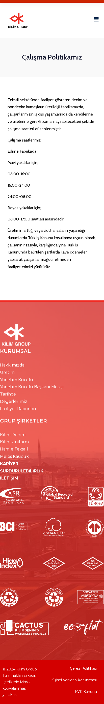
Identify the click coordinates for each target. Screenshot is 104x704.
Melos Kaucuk (14, 456)
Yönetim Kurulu (16, 379)
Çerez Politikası (83, 668)
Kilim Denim (12, 434)
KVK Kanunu (86, 691)
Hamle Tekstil (14, 449)
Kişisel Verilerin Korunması (74, 680)
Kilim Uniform (14, 441)
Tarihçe (8, 394)
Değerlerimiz (13, 401)
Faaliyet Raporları (18, 408)
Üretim (7, 372)
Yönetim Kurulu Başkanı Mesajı (32, 386)
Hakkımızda (12, 365)
